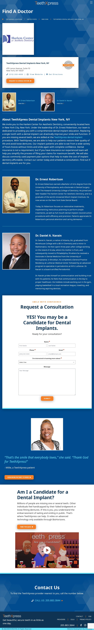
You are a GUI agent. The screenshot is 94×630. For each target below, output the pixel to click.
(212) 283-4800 (16, 74)
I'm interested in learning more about (46, 358)
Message (47, 367)
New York (45, 19)
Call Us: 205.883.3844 (47, 600)
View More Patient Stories (18, 477)
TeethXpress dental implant (68, 137)
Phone (32, 350)
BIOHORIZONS (12, 629)
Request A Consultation (19, 81)
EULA (72, 619)
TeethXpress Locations (14, 19)
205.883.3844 (67, 625)
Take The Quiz (25, 527)
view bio (21, 103)
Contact (79, 616)
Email (61, 350)
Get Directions (56, 74)
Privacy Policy (85, 619)
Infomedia (88, 629)
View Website (36, 74)
